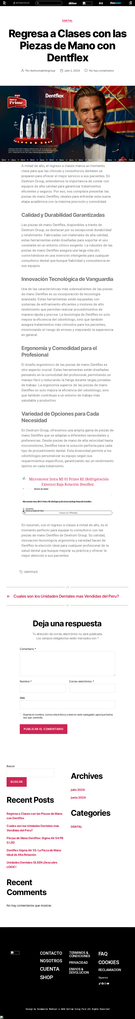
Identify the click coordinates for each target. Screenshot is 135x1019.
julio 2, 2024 (72, 70)
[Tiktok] (99, 983)
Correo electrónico (81, 681)
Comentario (28, 649)
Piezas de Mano (41, 489)
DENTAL (67, 20)
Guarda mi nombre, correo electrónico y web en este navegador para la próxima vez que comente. (67, 716)
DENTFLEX (31, 572)
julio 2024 (78, 789)
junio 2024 (78, 797)
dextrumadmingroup (42, 70)
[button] (23, 495)
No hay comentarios (101, 70)
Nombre (26, 681)
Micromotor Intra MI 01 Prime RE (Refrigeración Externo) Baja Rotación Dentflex (57, 502)
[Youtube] (108, 983)
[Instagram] (105, 983)
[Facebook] (102, 983)
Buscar (11, 766)
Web (22, 697)
